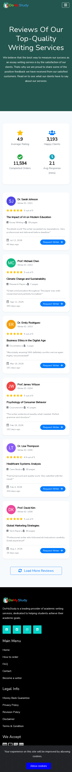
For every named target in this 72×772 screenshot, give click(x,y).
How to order (10, 657)
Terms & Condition (13, 726)
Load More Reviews (38, 570)
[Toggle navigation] (65, 5)
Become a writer (12, 678)
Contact (7, 671)
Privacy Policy (11, 705)
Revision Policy (11, 712)
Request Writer (51, 242)
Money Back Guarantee (16, 698)
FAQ (5, 664)
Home (6, 650)
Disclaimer (9, 719)
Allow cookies (38, 766)
